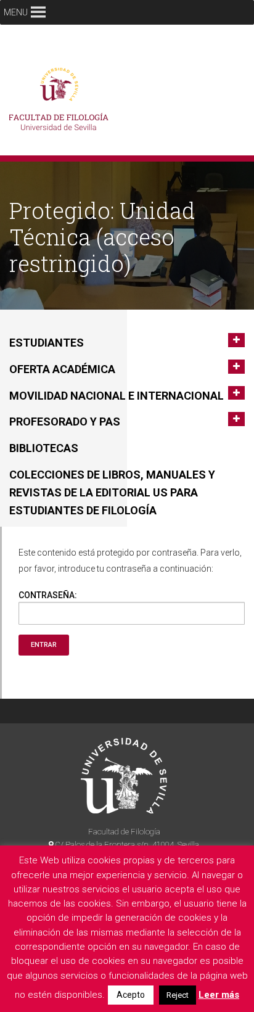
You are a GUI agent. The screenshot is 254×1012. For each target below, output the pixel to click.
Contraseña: (47, 595)
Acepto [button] (131, 995)
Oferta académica (62, 369)
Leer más (219, 994)
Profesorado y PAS (64, 421)
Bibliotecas (43, 448)
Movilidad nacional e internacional (116, 395)
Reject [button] (177, 995)
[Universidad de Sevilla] (124, 775)
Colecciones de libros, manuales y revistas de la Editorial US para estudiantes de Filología (112, 492)
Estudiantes (46, 342)
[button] (16, 12)
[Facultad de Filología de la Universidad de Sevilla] (61, 102)
